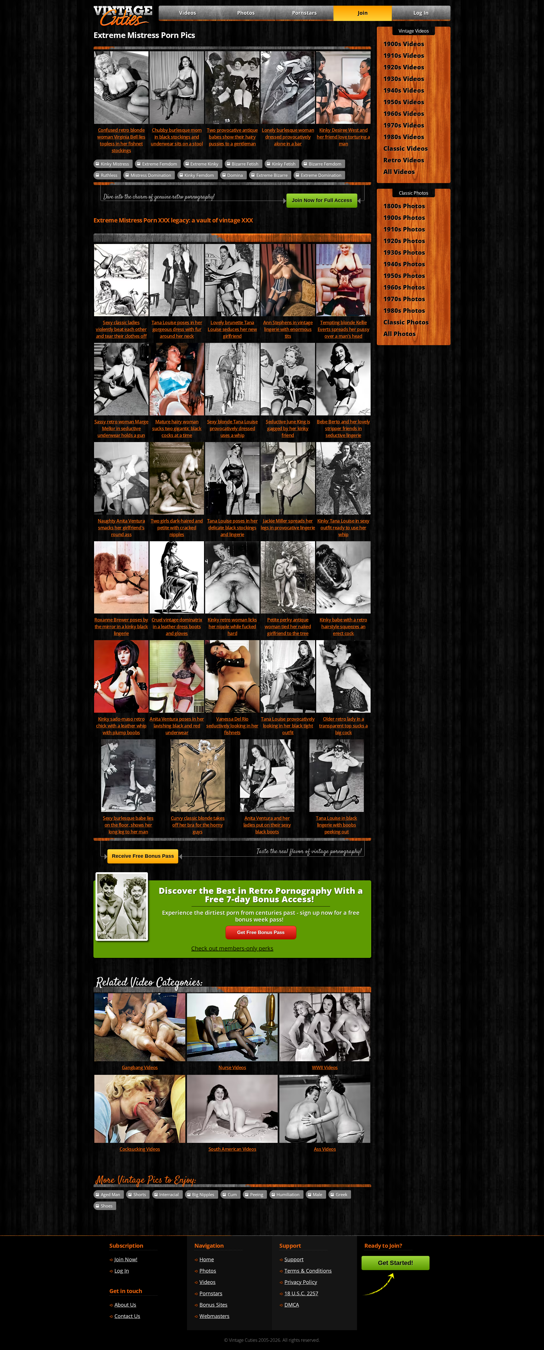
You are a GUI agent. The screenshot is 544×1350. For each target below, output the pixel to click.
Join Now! (125, 1259)
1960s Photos (404, 287)
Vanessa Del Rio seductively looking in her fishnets (232, 726)
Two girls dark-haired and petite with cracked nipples (177, 528)
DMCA (291, 1304)
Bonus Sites (213, 1304)
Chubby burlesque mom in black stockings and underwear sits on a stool (177, 137)
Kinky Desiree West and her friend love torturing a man (343, 137)
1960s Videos (403, 113)
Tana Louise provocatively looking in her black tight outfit (287, 726)
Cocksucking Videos (140, 1149)
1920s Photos (404, 240)
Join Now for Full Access (322, 200)
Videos (187, 12)
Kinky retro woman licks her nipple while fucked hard (232, 626)
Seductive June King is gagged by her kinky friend (288, 428)
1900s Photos (404, 217)
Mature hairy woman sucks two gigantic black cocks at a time (176, 428)
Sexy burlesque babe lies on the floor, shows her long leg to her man (128, 825)
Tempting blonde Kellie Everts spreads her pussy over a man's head (343, 329)
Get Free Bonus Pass (260, 932)
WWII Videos (325, 1067)
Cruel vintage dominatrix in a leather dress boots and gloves (177, 626)
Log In (421, 12)
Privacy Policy (300, 1282)
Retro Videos (403, 160)
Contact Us (127, 1316)
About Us (125, 1304)
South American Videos (232, 1149)
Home (206, 1259)
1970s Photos (404, 298)
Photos (246, 12)
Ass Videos (325, 1149)
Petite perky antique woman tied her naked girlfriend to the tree (288, 626)
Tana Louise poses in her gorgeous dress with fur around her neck (177, 329)
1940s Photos (404, 264)
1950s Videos (403, 101)
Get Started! (395, 1262)
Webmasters (214, 1316)
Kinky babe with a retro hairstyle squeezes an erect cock (343, 626)
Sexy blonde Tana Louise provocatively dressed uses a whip (232, 428)
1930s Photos (404, 252)
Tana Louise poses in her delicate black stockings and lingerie (232, 528)
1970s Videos (403, 125)
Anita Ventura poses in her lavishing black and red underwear (177, 726)
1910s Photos (404, 229)
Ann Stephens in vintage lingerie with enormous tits (288, 329)
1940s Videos (403, 90)
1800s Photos (404, 205)
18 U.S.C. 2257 (301, 1293)
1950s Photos (404, 275)
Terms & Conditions (308, 1270)
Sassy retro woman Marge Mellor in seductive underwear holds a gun (121, 428)
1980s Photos (404, 310)
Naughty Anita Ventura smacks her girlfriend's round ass (121, 528)
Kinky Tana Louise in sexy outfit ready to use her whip (343, 528)
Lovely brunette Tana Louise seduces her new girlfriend (232, 329)
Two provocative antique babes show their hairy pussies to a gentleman (232, 137)
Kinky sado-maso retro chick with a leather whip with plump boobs (121, 726)
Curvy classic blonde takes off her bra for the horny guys (198, 825)
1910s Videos (403, 55)
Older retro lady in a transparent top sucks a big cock (343, 726)
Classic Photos (406, 322)
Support (293, 1259)
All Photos (399, 333)
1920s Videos (403, 67)
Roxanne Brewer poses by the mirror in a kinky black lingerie (121, 626)
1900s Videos (403, 43)
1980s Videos (403, 136)
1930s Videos (403, 78)
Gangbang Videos (140, 1067)
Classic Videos (405, 148)
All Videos (399, 171)
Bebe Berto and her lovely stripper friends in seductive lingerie (343, 428)
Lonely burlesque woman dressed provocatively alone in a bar (288, 137)
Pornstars (304, 12)
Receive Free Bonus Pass (143, 856)
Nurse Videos (232, 1067)
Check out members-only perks (232, 948)
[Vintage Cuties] (123, 24)
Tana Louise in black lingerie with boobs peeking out (336, 825)
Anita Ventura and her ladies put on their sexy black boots (267, 825)
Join (363, 12)
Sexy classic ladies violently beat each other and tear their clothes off (121, 329)
